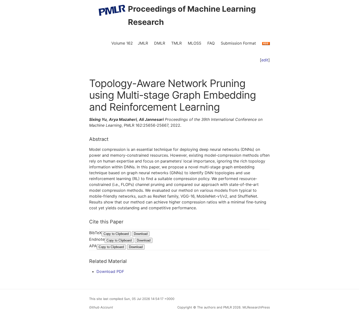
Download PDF (110, 271)
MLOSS (194, 43)
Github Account (101, 307)
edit (264, 60)
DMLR (159, 43)
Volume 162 (122, 43)
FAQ (211, 43)
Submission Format (238, 43)
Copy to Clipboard (116, 234)
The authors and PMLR (214, 307)
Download (141, 234)
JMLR (143, 43)
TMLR (176, 43)
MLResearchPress (256, 307)
